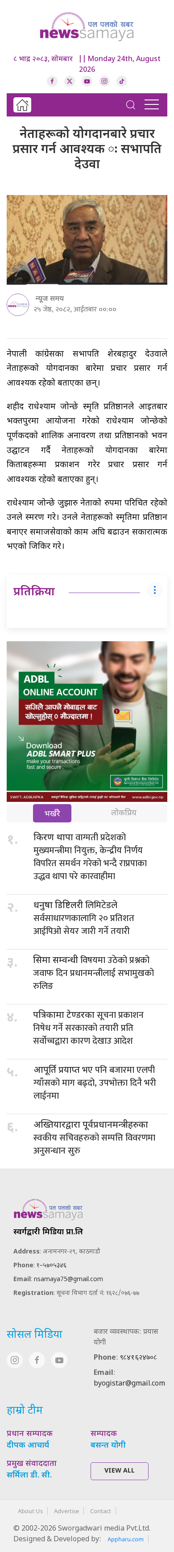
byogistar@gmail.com (129, 1384)
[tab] (52, 814)
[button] (130, 104)
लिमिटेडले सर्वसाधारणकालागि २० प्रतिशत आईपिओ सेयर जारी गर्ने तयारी (83, 918)
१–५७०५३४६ (51, 1266)
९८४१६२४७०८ (138, 1358)
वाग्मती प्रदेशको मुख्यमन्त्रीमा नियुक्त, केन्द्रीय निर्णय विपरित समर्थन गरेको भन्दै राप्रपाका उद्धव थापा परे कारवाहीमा (90, 857)
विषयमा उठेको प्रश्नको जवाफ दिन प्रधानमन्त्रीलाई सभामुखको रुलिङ (93, 973)
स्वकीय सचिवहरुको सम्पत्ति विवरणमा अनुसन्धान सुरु (94, 1139)
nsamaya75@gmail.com (68, 1279)
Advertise (66, 1511)
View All (119, 1471)
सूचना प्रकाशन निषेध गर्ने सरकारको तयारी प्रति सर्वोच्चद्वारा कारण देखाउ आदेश (88, 1028)
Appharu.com (126, 1539)
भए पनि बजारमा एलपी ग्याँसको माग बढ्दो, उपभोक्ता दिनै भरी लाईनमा (94, 1083)
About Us (30, 1511)
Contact (100, 1511)
